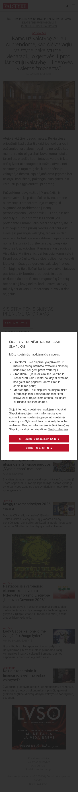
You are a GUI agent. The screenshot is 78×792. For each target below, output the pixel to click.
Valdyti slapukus (37, 448)
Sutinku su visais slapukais (37, 439)
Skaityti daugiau (58, 429)
